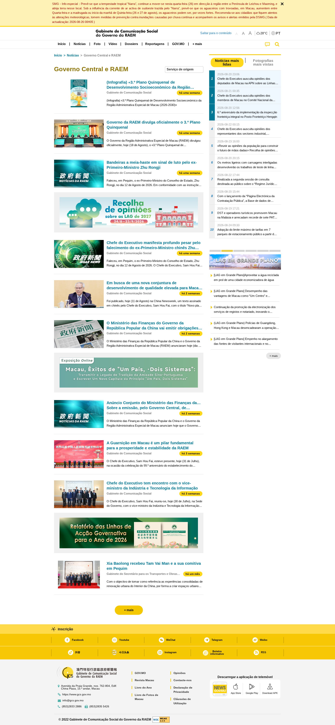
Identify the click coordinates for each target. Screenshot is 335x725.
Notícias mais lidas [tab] (227, 62)
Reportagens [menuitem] (154, 44)
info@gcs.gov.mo (73, 700)
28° (264, 33)
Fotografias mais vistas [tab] (263, 62)
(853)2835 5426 (99, 706)
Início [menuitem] (62, 44)
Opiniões (180, 673)
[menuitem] (80, 44)
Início (58, 55)
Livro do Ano (143, 687)
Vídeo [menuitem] (113, 44)
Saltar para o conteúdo (215, 33)
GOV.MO (140, 673)
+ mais (273, 356)
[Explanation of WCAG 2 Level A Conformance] (161, 719)
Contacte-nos (183, 680)
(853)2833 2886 (72, 706)
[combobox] (184, 70)
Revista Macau (144, 680)
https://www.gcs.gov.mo (76, 694)
